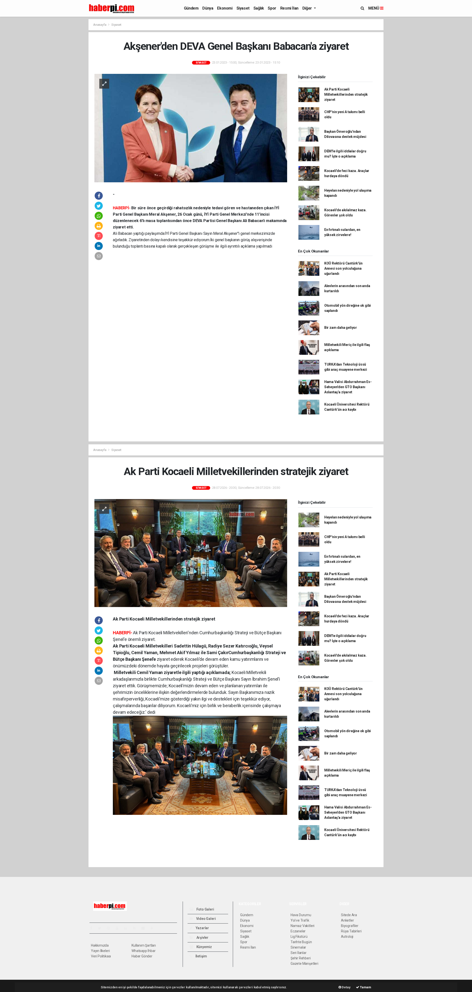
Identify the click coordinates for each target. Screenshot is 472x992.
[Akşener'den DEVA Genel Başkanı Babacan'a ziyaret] (190, 128)
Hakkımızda (100, 945)
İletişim (201, 956)
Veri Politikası (101, 956)
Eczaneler (298, 931)
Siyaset (243, 8)
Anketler (347, 920)
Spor (272, 8)
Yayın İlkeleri (100, 951)
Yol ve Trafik (300, 920)
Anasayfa (100, 24)
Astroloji (347, 937)
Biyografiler (349, 926)
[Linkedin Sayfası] (127, 928)
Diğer (307, 8)
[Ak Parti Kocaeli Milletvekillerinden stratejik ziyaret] (190, 553)
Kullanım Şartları (144, 945)
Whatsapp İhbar (143, 951)
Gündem (191, 8)
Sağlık (258, 8)
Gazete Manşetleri (304, 964)
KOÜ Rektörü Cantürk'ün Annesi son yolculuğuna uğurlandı (343, 268)
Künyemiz (204, 947)
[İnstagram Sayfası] (110, 928)
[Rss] (136, 928)
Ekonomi (224, 8)
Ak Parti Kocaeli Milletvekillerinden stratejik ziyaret (346, 94)
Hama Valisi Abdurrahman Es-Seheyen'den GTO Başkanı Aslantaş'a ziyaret (348, 387)
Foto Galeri (205, 909)
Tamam (365, 987)
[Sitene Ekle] (153, 928)
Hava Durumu (301, 915)
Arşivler (202, 937)
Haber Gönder (142, 956)
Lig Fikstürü (299, 937)
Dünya (207, 8)
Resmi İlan (289, 8)
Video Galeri (205, 919)
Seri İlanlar (299, 953)
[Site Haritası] (145, 928)
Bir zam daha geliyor (340, 328)
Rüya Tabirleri (351, 931)
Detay (346, 987)
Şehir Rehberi (301, 958)
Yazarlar (202, 928)
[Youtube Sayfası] (119, 928)
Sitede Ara (349, 915)
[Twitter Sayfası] (101, 928)
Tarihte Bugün (301, 942)
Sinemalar (298, 947)
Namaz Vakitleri (302, 926)
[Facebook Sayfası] (93, 928)
